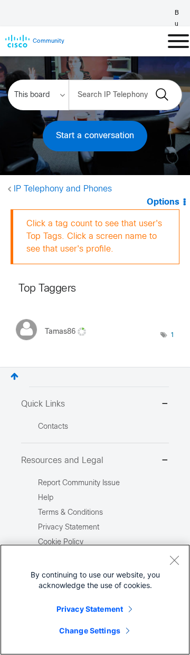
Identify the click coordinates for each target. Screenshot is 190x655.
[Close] (174, 560)
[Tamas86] (55, 342)
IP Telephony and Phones (63, 189)
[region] (95, 599)
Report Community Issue (79, 483)
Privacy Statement (89, 608)
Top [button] (14, 376)
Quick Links (43, 404)
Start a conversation (95, 136)
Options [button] (163, 202)
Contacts (53, 426)
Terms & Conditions (70, 512)
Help (45, 498)
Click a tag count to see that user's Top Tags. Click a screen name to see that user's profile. (94, 236)
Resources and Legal (62, 461)
